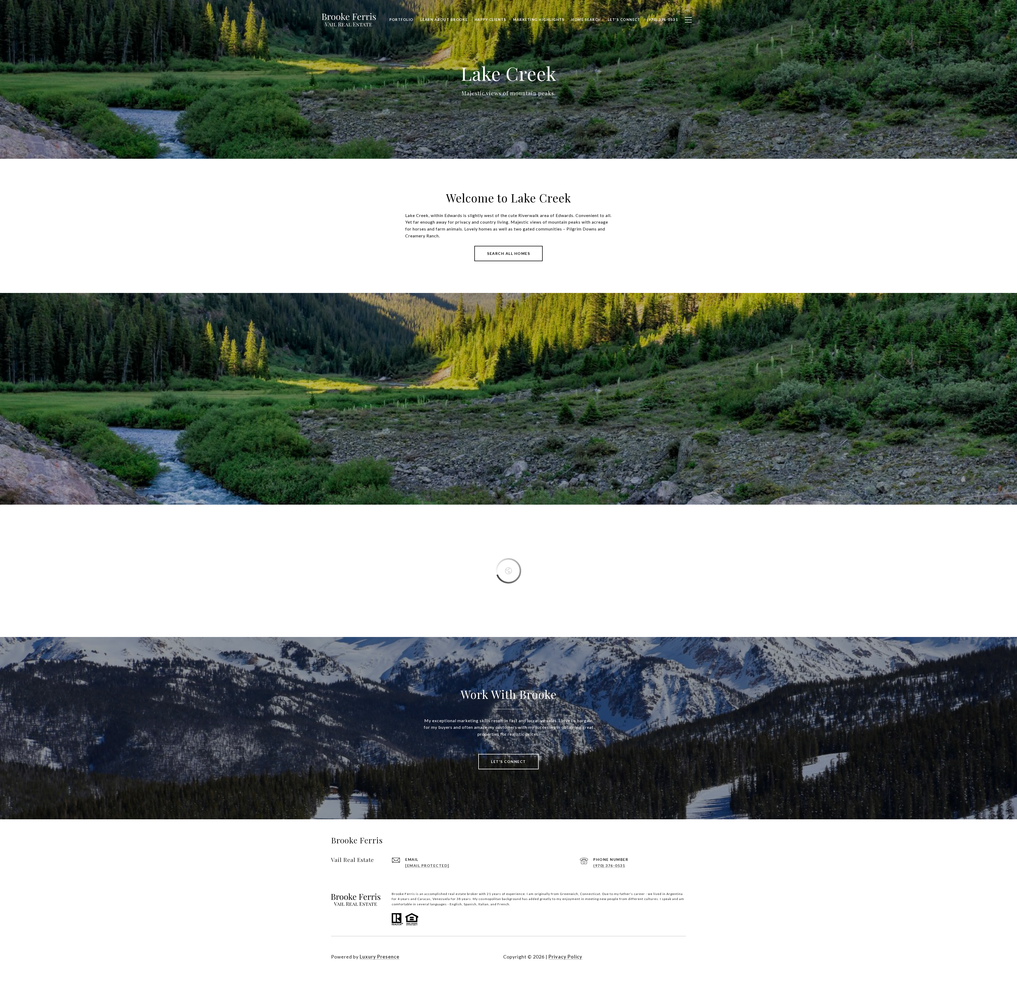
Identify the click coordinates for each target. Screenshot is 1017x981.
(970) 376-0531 (609, 865)
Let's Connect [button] (508, 761)
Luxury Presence (379, 957)
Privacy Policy (565, 957)
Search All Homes (508, 253)
